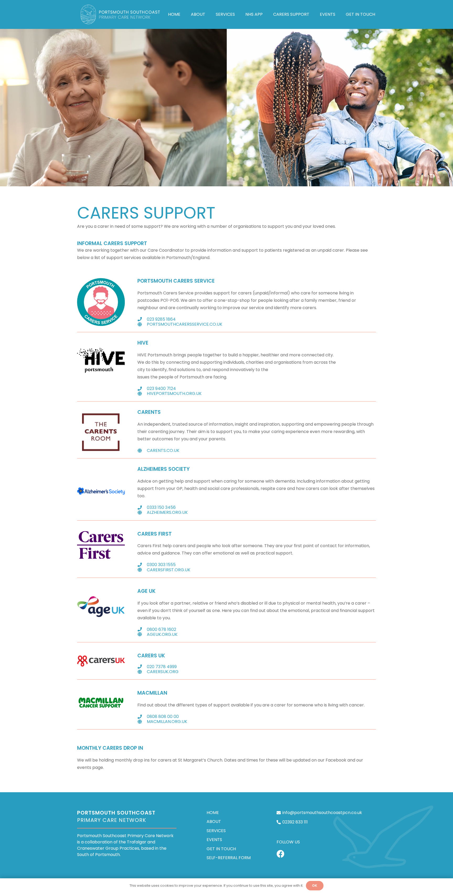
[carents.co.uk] (142, 450)
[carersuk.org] (142, 672)
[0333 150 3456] (142, 507)
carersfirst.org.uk (168, 570)
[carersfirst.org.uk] (142, 570)
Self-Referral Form (229, 858)
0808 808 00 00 (163, 717)
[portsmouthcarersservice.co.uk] (142, 324)
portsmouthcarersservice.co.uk (184, 324)
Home (213, 813)
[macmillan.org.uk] (142, 722)
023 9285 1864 (161, 319)
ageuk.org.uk (162, 634)
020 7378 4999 (162, 667)
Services (216, 831)
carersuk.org (163, 672)
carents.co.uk (163, 450)
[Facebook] (280, 854)
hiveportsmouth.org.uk (174, 393)
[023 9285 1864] (142, 319)
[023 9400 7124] (142, 389)
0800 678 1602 (161, 629)
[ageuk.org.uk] (142, 634)
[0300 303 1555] (142, 565)
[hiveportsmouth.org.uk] (142, 394)
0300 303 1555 (161, 565)
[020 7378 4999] (142, 666)
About (214, 821)
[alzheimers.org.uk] (142, 512)
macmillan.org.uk (167, 721)
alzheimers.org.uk (167, 512)
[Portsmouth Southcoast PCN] (120, 14)
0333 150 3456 (161, 507)
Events (214, 840)
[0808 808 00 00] (142, 717)
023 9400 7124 (161, 388)
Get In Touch (221, 849)
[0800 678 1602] (142, 629)
